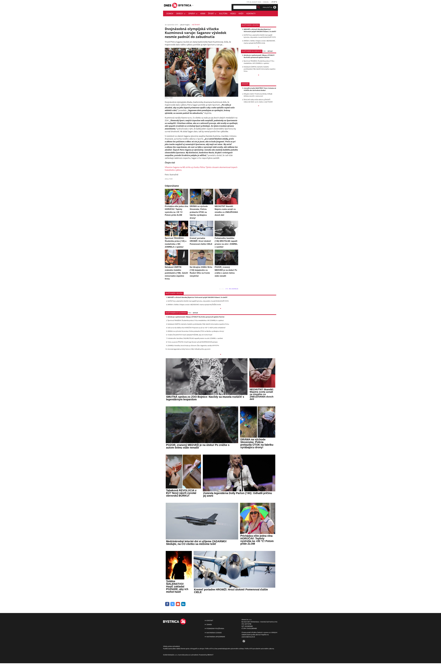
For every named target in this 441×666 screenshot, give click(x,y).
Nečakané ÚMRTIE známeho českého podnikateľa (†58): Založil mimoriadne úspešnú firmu (259, 69)
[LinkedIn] (183, 604)
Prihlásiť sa (267, 7)
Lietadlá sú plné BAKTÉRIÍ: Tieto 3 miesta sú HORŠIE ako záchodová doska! (260, 89)
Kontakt (209, 620)
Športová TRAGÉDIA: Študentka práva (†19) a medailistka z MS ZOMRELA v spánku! (259, 62)
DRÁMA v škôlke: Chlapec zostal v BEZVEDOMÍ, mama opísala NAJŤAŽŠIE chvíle (259, 42)
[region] (193, 5)
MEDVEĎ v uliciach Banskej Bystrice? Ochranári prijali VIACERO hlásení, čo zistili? (260, 30)
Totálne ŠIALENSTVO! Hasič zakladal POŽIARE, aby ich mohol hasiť (190, 335)
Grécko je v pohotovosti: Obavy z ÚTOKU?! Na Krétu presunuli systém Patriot (259, 56)
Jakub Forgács (185, 25)
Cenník (209, 624)
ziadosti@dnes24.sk (248, 637)
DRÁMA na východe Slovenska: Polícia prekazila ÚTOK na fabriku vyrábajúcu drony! (196, 331)
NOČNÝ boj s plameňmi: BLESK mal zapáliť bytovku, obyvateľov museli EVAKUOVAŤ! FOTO (260, 36)
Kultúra (223, 13)
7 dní (264, 51)
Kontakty (251, 13)
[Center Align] (258, 7)
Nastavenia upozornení (215, 637)
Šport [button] (211, 13)
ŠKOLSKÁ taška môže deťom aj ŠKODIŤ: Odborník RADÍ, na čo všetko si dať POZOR (258, 101)
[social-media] (243, 641)
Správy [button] (192, 13)
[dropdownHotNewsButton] (258, 106)
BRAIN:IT (210, 655)
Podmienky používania (215, 628)
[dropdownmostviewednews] (258, 47)
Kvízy (241, 13)
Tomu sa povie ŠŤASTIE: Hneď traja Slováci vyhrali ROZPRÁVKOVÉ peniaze (193, 342)
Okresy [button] (180, 13)
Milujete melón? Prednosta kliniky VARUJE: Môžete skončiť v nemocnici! (258, 95)
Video (233, 13)
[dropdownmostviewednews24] (258, 75)
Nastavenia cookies (214, 633)
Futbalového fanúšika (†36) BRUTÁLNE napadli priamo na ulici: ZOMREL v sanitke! (195, 338)
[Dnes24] (185, 5)
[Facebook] (167, 604)
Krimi (202, 13)
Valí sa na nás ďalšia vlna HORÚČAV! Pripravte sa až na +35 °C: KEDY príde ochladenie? (197, 328)
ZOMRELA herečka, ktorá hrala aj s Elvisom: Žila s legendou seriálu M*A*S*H (193, 345)
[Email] (177, 604)
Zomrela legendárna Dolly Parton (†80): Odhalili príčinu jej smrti (189, 349)
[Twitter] (172, 604)
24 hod (270, 51)
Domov (169, 13)
